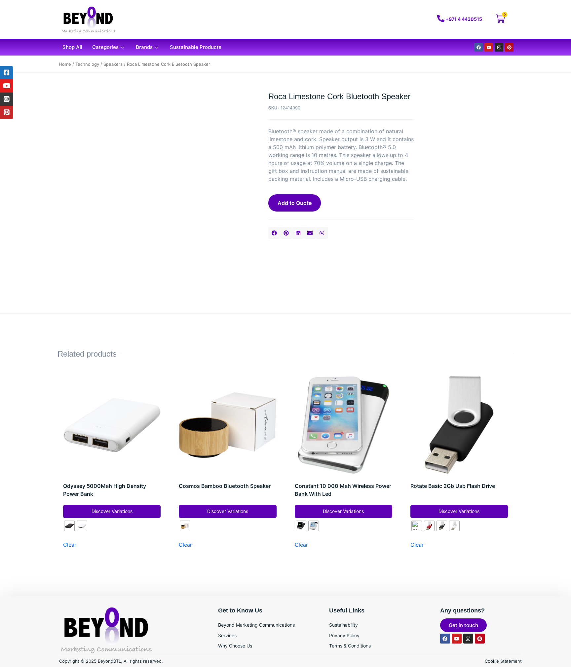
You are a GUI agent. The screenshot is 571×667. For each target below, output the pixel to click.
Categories (105, 47)
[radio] (69, 526)
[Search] (395, 19)
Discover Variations (112, 511)
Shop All (72, 47)
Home (65, 64)
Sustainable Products (195, 47)
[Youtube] (488, 47)
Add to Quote (295, 203)
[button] (274, 233)
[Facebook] (478, 47)
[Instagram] (499, 47)
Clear (69, 544)
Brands (144, 47)
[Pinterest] (509, 47)
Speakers (113, 64)
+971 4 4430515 (463, 19)
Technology (87, 64)
